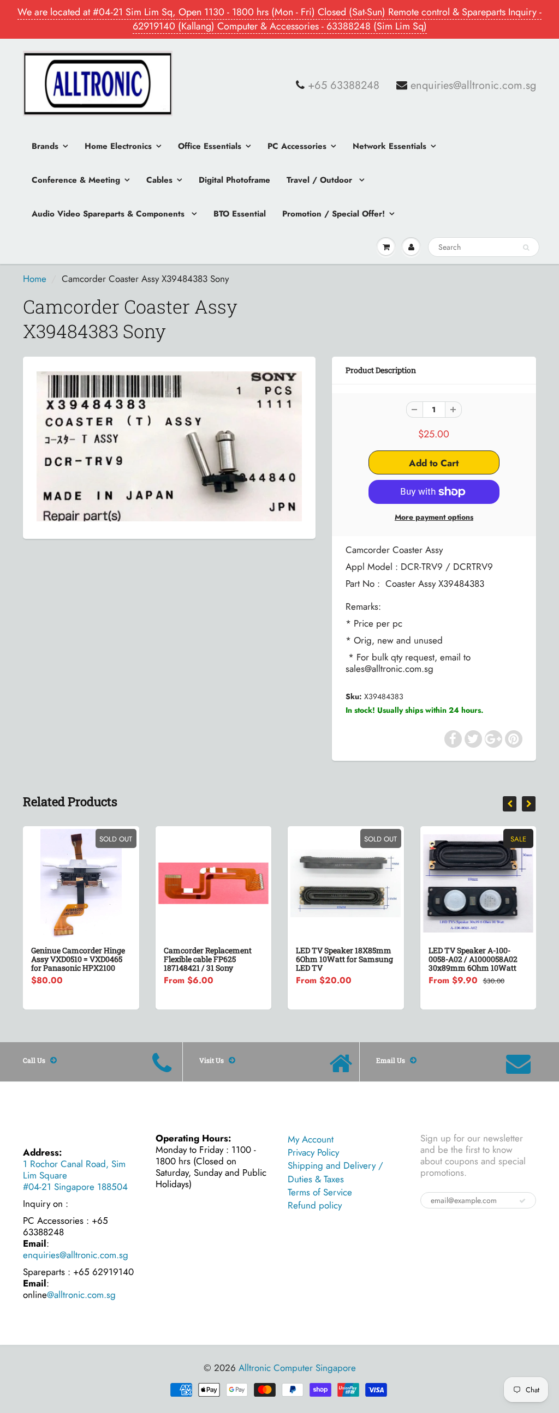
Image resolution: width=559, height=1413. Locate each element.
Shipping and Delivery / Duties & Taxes (335, 1172)
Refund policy (315, 1205)
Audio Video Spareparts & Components (109, 214)
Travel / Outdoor (321, 180)
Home (34, 278)
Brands (45, 146)
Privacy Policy (313, 1152)
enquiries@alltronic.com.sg (473, 85)
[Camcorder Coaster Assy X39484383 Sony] (169, 446)
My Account (311, 1139)
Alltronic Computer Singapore (297, 1367)
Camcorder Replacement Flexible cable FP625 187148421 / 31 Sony (208, 959)
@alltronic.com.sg (81, 1294)
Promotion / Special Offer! (333, 214)
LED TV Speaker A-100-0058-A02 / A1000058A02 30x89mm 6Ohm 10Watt (473, 959)
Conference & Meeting (76, 180)
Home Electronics (118, 146)
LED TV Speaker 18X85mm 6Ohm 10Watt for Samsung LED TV (344, 959)
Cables (159, 180)
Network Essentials (389, 146)
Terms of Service (320, 1192)
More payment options (434, 517)
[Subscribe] (522, 1201)
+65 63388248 (343, 85)
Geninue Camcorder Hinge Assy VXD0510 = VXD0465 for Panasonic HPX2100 (78, 959)
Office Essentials (209, 146)
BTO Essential (239, 214)
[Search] (526, 247)
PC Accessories (296, 146)
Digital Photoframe (234, 180)
